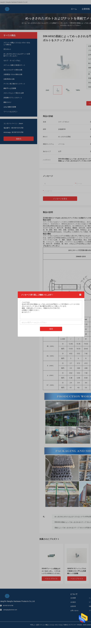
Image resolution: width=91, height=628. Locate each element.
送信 (51, 329)
